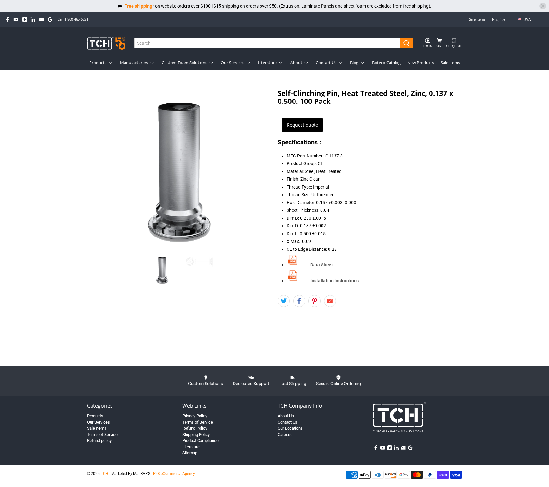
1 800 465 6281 (76, 19)
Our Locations (290, 428)
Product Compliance (200, 440)
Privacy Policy (194, 415)
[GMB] (50, 19)
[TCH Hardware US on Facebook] (7, 19)
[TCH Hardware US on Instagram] (24, 19)
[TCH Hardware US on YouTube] (16, 19)
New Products (420, 62)
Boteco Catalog (386, 62)
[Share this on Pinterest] (314, 301)
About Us (286, 415)
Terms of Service (102, 434)
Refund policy (99, 440)
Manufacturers (134, 62)
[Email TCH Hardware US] (41, 19)
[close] (542, 6)
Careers (285, 434)
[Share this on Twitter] (284, 301)
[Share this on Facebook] (299, 301)
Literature (267, 62)
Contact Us (326, 62)
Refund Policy (194, 428)
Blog (354, 62)
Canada (531, 29)
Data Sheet (321, 264)
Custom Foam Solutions (184, 62)
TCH (104, 473)
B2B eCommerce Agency (174, 473)
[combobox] (267, 43)
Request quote (302, 125)
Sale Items (477, 19)
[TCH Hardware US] (106, 43)
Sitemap (189, 452)
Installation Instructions (334, 280)
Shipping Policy (196, 434)
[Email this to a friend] (330, 301)
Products (97, 62)
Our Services (232, 62)
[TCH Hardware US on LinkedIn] (33, 19)
